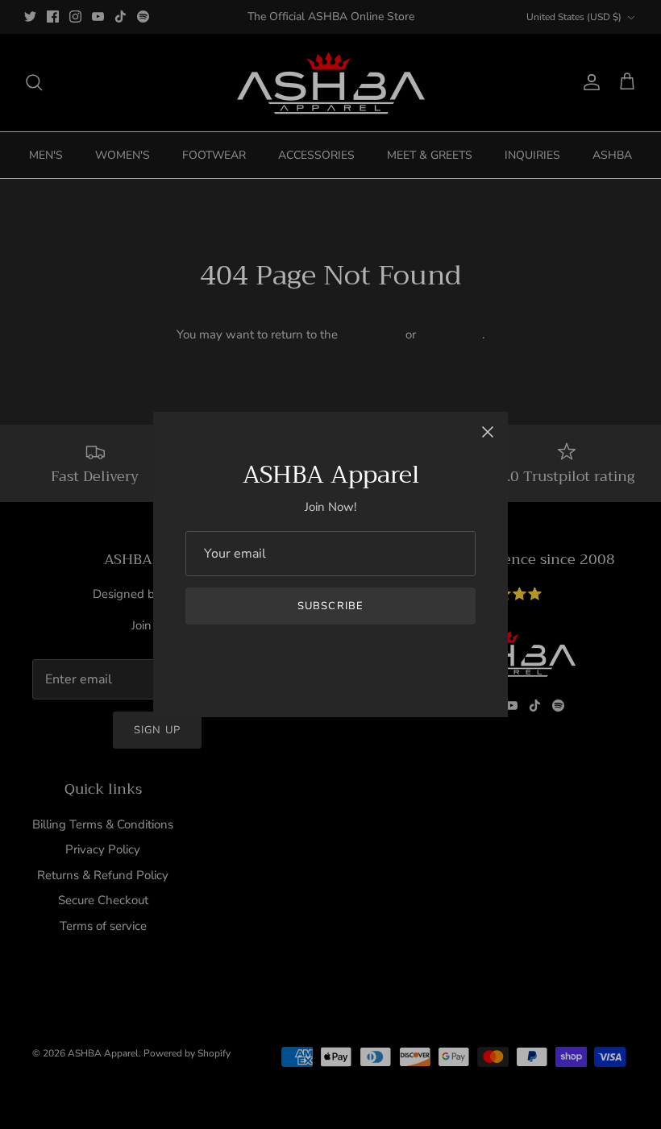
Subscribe (330, 606)
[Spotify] (389, 655)
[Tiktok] (366, 655)
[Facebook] (295, 655)
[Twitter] (272, 655)
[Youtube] (342, 655)
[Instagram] (319, 655)
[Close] (487, 432)
